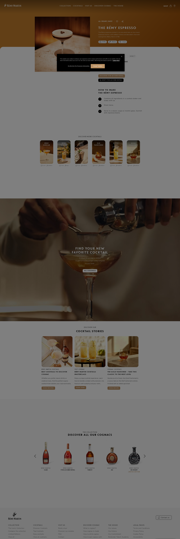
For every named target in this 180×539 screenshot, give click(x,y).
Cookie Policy (116, 60)
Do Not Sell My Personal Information (79, 66)
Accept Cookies (97, 66)
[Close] (121, 56)
